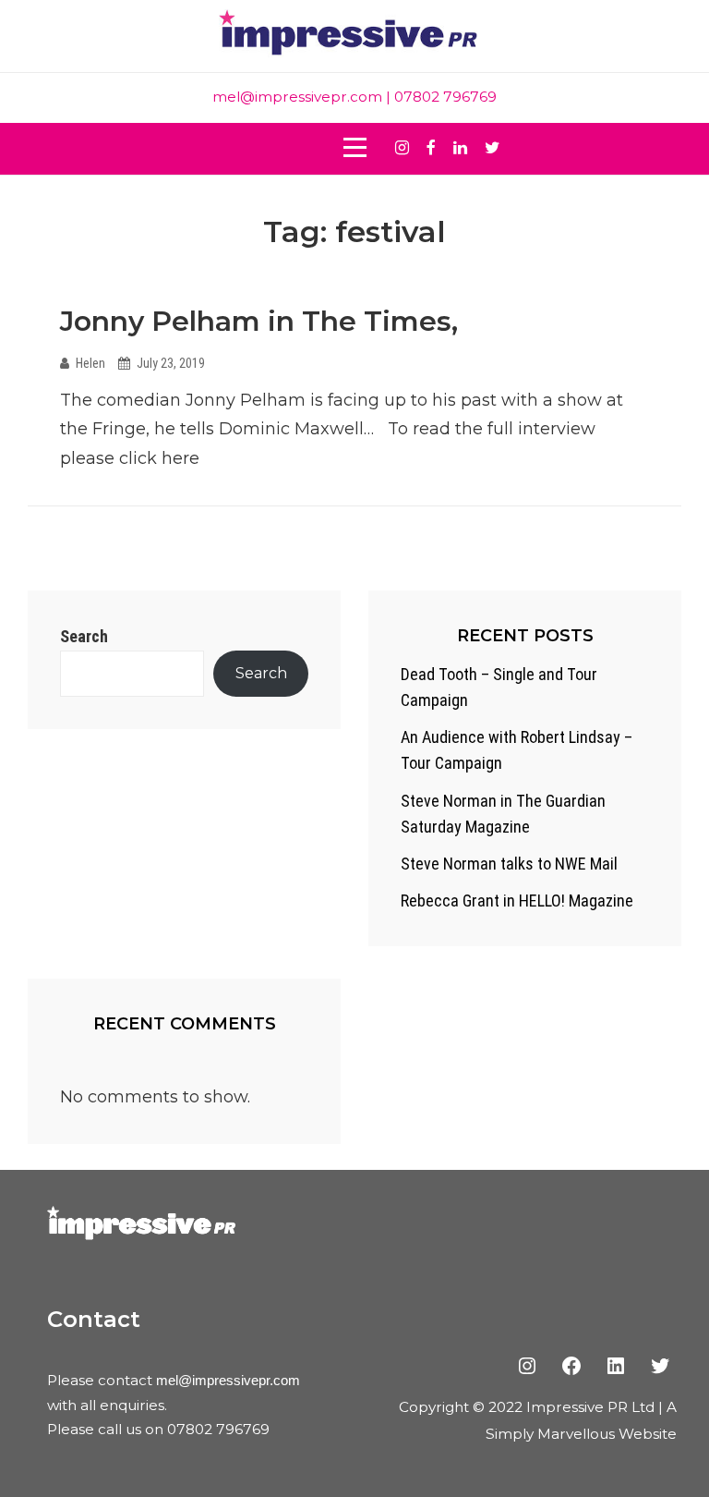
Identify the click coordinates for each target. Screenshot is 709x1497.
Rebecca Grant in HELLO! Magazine (517, 900)
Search (84, 636)
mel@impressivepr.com (297, 96)
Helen (90, 363)
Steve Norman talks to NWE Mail (509, 863)
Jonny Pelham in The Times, (259, 321)
